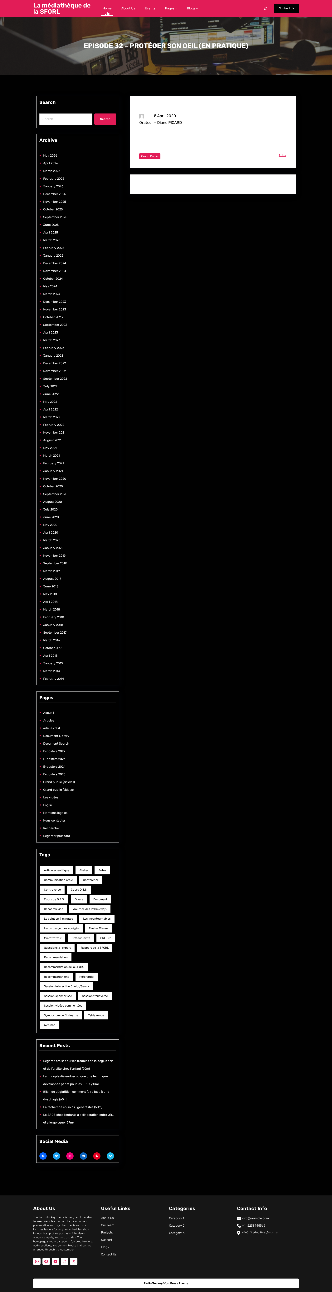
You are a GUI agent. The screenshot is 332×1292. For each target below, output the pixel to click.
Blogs (105, 1247)
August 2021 (52, 440)
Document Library (56, 736)
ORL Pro (105, 938)
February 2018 (53, 617)
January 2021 (53, 471)
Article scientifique (56, 870)
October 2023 (53, 317)
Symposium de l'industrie (61, 1015)
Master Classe (98, 928)
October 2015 (52, 648)
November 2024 (54, 271)
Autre (102, 870)
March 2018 (51, 609)
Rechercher (51, 828)
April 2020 (50, 532)
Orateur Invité (81, 938)
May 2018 (50, 594)
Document (100, 899)
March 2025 (51, 240)
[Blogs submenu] (197, 8)
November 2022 (54, 371)
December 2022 (54, 363)
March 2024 (51, 294)
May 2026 (50, 155)
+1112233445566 (253, 1225)
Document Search (56, 743)
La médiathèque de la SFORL (62, 8)
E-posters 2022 (54, 751)
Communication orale (58, 880)
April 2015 (50, 655)
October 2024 (53, 278)
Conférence (91, 880)
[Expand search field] (265, 8)
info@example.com (255, 1218)
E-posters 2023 (54, 759)
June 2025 (51, 225)
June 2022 (51, 394)
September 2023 (55, 325)
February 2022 (53, 425)
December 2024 (54, 263)
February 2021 (53, 463)
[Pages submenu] (176, 8)
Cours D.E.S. (79, 889)
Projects (107, 1232)
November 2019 (54, 555)
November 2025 (54, 202)
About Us (107, 1218)
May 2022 (50, 402)
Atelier (83, 870)
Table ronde (96, 1015)
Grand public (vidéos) (58, 790)
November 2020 (54, 478)
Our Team (107, 1225)
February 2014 (53, 679)
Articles (48, 720)
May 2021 (50, 448)
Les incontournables (97, 918)
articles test (51, 728)
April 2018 (50, 602)
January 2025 (53, 255)
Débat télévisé (53, 909)
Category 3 (176, 1233)
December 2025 (54, 194)
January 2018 (53, 625)
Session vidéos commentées (63, 1005)
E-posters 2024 (54, 766)
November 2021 (54, 432)
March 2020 (51, 540)
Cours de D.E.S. (54, 899)
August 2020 (52, 502)
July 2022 (50, 386)
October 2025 (53, 209)
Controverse (52, 889)
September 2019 (55, 563)
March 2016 (51, 640)
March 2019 (51, 571)
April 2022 (50, 409)
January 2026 (53, 186)
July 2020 (50, 509)
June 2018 (50, 586)
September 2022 (55, 378)
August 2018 (52, 579)
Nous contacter (54, 820)
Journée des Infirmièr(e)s (90, 909)
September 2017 (54, 632)
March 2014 (51, 671)
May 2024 (50, 286)
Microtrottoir (52, 938)
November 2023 (54, 309)
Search (105, 119)
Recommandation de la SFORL (64, 967)
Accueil (48, 713)
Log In (47, 805)
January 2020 (53, 548)
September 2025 (55, 217)
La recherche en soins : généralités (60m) (72, 1107)
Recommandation (56, 957)
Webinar (49, 1025)
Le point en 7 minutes (58, 918)
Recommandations (56, 976)
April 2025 (50, 232)
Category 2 (176, 1225)
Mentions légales (55, 813)
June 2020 (51, 517)
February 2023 (53, 348)
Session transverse (95, 996)
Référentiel (86, 976)
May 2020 (50, 525)
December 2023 (54, 302)
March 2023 (51, 340)
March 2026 (51, 171)
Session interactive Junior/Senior (66, 986)
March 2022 (51, 417)
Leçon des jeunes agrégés (61, 928)
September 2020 (55, 494)
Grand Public (150, 156)
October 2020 (53, 486)
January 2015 (53, 663)
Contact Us (286, 8)
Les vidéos (50, 797)
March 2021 (51, 455)
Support (106, 1240)
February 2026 (53, 178)
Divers (79, 899)
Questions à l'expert (57, 947)
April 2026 (50, 163)
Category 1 (176, 1218)
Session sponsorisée (58, 996)
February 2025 (53, 248)
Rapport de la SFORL (95, 947)
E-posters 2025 (54, 774)
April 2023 (50, 332)
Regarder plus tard (56, 836)
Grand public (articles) (59, 782)
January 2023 (53, 355)
